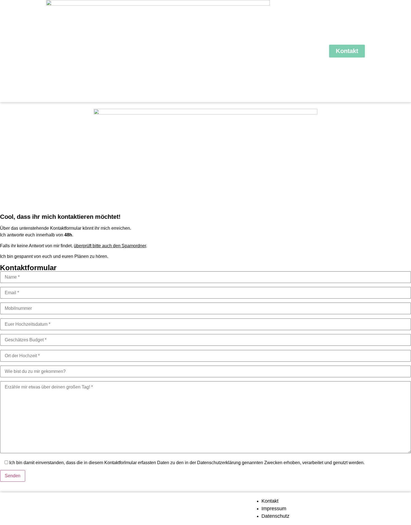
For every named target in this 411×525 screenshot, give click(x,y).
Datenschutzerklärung (219, 462)
